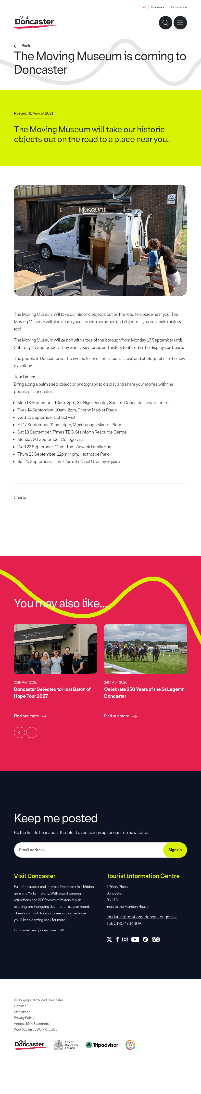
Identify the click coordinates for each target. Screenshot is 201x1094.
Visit (142, 7)
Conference (178, 7)
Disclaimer (22, 1012)
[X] (111, 939)
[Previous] (19, 732)
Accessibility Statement (31, 1024)
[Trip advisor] (158, 939)
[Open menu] (180, 22)
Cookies (20, 1006)
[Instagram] (126, 939)
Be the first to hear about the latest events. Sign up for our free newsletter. (82, 832)
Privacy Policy (24, 1018)
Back (26, 45)
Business (157, 7)
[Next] (31, 732)
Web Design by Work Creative (36, 1030)
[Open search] (165, 22)
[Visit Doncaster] (35, 22)
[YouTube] (137, 939)
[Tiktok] (147, 939)
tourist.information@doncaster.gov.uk (141, 917)
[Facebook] (119, 939)
